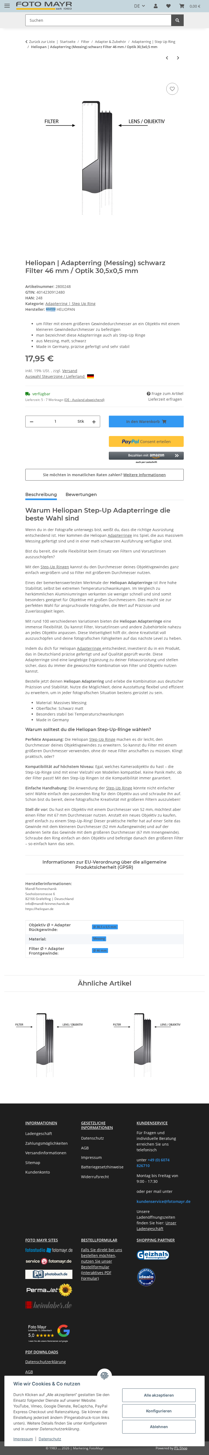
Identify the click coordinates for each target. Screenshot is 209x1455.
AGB (85, 1147)
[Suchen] (177, 20)
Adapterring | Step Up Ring (70, 303)
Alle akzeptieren (159, 1395)
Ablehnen (159, 1426)
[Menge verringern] (32, 421)
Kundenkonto (37, 1172)
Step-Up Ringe (102, 739)
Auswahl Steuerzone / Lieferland (55, 376)
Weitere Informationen (144, 474)
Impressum (23, 1439)
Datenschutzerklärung (45, 1361)
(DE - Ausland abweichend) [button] (84, 399)
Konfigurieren (159, 1411)
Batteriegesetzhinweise (102, 1166)
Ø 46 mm (100, 950)
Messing (99, 938)
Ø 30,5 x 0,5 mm (104, 927)
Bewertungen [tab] (81, 494)
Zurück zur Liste (42, 41)
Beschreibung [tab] (41, 494)
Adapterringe (120, 535)
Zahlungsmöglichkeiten (46, 1143)
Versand (69, 370)
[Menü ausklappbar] (7, 3)
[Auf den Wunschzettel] (172, 89)
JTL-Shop (180, 1448)
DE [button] (137, 6)
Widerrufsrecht (95, 1176)
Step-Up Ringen (55, 566)
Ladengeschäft (38, 1133)
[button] (155, 6)
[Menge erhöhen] (94, 421)
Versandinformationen (45, 1152)
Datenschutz (50, 1439)
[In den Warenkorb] (29, 76)
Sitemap (32, 1162)
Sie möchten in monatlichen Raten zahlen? (104, 474)
